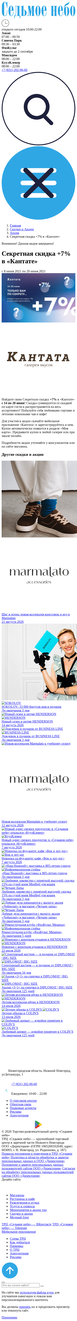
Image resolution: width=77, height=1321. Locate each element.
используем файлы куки (37, 1292)
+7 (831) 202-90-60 (24, 1084)
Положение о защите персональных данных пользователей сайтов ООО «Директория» (32, 1166)
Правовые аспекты (23, 1108)
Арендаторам (19, 1115)
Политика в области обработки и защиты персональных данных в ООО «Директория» (35, 1159)
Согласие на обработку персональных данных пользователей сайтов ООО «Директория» (38, 1172)
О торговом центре (23, 1100)
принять (25, 1307)
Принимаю (9, 1317)
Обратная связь (20, 1104)
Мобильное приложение (19, 1231)
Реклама (15, 1111)
